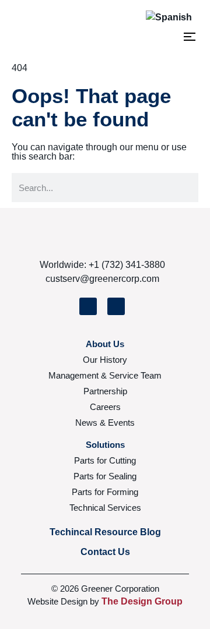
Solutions (105, 445)
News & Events (105, 422)
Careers (105, 407)
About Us (105, 344)
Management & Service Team (105, 375)
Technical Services (105, 508)
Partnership (105, 391)
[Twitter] (88, 306)
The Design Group (142, 601)
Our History (105, 360)
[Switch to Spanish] (169, 17)
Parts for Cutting (105, 460)
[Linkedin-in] (116, 306)
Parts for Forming (105, 492)
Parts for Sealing (105, 476)
